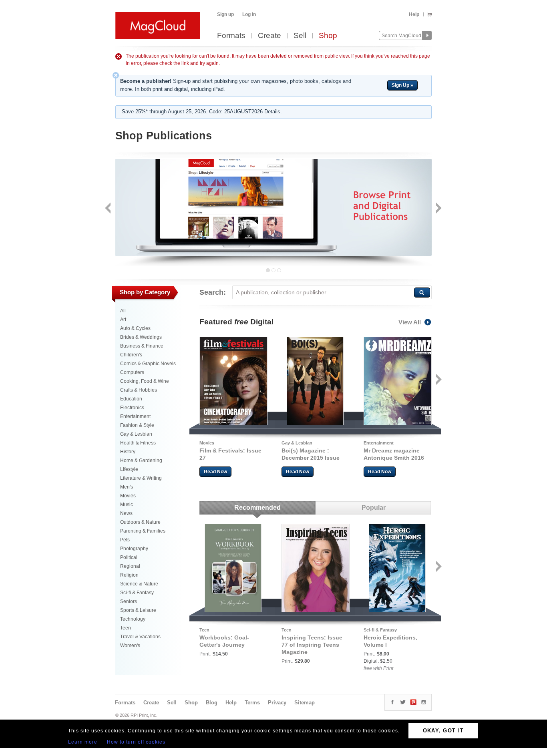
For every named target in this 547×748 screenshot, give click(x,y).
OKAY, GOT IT (443, 731)
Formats (231, 36)
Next (438, 209)
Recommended (257, 507)
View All (409, 322)
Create (269, 36)
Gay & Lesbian (136, 434)
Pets (125, 540)
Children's (131, 355)
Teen (125, 628)
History (127, 451)
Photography (134, 548)
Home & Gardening (141, 460)
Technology (132, 619)
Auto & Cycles (135, 328)
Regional (130, 566)
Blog (211, 703)
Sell (300, 36)
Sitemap (304, 703)
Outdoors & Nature (140, 522)
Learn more (82, 742)
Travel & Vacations (140, 636)
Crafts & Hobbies (138, 390)
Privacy (277, 703)
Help (414, 14)
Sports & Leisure (138, 610)
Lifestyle (129, 469)
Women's (130, 645)
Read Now (215, 472)
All (123, 311)
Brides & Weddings (141, 337)
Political (128, 557)
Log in (249, 14)
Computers (132, 372)
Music (126, 504)
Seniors (128, 601)
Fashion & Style (137, 425)
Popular (374, 507)
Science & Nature (139, 584)
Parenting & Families (142, 531)
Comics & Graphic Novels (148, 363)
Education (131, 399)
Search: (212, 292)
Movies (128, 496)
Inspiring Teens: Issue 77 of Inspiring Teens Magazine (312, 644)
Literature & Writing (141, 478)
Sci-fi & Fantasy (137, 592)
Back (109, 209)
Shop (328, 36)
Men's (126, 487)
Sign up (225, 14)
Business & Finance (141, 346)
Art (123, 319)
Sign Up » (402, 85)
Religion (129, 575)
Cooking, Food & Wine (144, 381)
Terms (252, 703)
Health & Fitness (138, 443)
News (126, 513)
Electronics (132, 407)
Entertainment (135, 416)
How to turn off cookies (136, 742)
